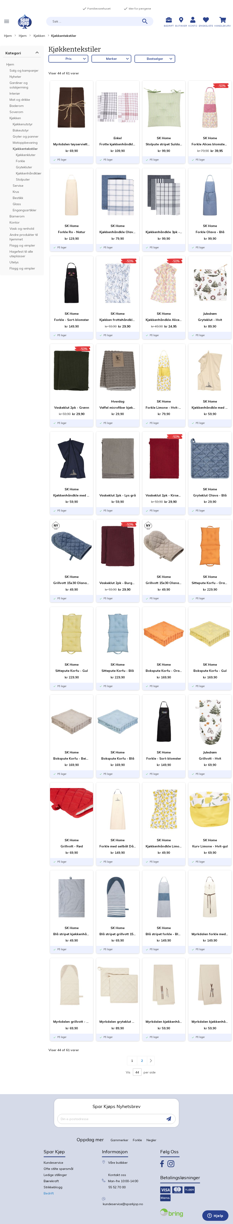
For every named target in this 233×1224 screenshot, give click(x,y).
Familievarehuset (96, 8)
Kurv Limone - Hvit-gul (210, 846)
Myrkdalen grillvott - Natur (71, 1022)
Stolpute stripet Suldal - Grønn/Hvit (164, 144)
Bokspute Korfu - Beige (71, 758)
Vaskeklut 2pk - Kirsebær (164, 495)
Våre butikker (118, 1163)
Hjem (8, 36)
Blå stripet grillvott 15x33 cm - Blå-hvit (117, 934)
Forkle (137, 1140)
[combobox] (99, 21)
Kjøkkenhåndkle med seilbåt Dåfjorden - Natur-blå (210, 407)
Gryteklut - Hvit (210, 320)
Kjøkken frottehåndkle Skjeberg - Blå (117, 320)
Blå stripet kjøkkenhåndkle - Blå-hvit (71, 934)
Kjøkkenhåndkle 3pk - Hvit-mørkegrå (164, 232)
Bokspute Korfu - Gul (210, 671)
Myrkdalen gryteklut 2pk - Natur (117, 1022)
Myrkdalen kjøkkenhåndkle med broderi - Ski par (164, 1022)
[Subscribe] (169, 1119)
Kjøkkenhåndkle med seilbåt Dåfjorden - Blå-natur (71, 495)
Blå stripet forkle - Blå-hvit (164, 934)
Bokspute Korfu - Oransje (164, 671)
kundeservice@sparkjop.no (123, 1204)
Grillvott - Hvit (210, 758)
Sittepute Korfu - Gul (71, 671)
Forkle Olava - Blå (210, 232)
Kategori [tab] (13, 53)
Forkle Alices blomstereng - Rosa (210, 144)
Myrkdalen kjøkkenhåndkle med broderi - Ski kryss (210, 1022)
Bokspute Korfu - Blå (117, 758)
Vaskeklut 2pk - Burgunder (117, 583)
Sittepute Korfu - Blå (117, 671)
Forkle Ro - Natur (71, 232)
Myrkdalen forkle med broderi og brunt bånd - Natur (210, 934)
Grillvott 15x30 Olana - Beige (164, 583)
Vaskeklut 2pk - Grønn (71, 407)
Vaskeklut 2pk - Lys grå (117, 495)
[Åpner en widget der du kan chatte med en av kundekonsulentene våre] (215, 1216)
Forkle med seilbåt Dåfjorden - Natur (117, 846)
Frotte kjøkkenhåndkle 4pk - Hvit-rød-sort (117, 144)
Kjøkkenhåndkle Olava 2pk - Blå (117, 232)
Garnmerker (119, 1140)
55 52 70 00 (117, 1187)
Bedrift (49, 1193)
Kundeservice (53, 1163)
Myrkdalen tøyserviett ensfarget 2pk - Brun (71, 144)
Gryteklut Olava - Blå (210, 495)
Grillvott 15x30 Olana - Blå (71, 583)
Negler (151, 1140)
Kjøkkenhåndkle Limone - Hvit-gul (164, 846)
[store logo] (25, 21)
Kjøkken (39, 36)
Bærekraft (51, 1181)
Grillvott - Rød (72, 846)
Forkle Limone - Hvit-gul (164, 407)
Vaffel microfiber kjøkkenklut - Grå (117, 407)
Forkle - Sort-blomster (71, 320)
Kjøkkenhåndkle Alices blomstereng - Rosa (164, 320)
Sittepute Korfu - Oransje (210, 583)
